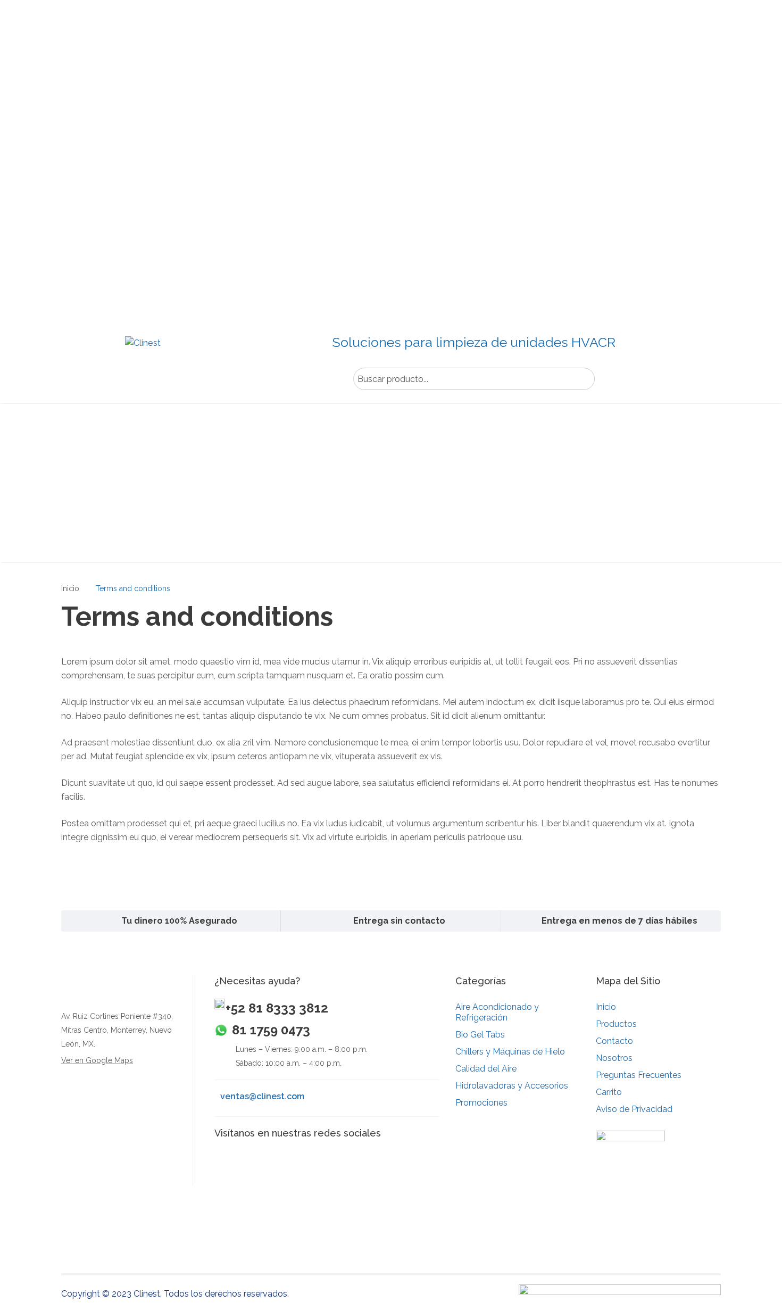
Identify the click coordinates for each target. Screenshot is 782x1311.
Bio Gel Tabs (480, 1035)
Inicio (70, 588)
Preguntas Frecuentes (638, 1075)
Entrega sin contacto (399, 921)
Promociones (481, 1103)
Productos (616, 1024)
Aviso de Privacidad (634, 1109)
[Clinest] (142, 357)
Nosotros (614, 1058)
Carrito (609, 1092)
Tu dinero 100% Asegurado (179, 921)
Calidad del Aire (486, 1069)
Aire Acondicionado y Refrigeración (497, 1012)
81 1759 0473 (271, 1030)
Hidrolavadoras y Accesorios (511, 1086)
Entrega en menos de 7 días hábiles (619, 921)
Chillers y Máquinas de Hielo (510, 1052)
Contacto (614, 1041)
